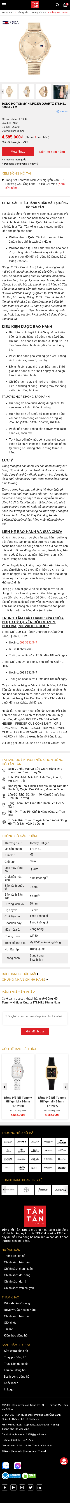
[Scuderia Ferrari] (21, 1150)
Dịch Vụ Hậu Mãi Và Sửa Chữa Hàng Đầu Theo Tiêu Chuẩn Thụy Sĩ (35, 770)
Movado (17, 1451)
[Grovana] (48, 1159)
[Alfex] (35, 1159)
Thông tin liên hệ (14, 1255)
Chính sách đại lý (15, 1281)
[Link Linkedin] (39, 1488)
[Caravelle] (61, 1159)
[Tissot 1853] (61, 1142)
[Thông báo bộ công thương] (11, 1478)
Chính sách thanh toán (18, 1268)
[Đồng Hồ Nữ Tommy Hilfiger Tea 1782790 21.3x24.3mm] (52, 1088)
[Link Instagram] (22, 1488)
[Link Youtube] (13, 1488)
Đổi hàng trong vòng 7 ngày (20, 163)
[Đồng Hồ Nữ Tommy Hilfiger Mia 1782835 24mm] (18, 1088)
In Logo (8, 1389)
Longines (30, 1451)
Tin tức (8, 1329)
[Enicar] (21, 1168)
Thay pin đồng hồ (15, 1357)
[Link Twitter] (30, 1488)
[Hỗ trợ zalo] (5, 1465)
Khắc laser (11, 1383)
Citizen (6, 1451)
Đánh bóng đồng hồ (16, 1376)
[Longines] (48, 1142)
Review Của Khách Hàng (20, 1309)
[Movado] (21, 1142)
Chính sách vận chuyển (19, 1288)
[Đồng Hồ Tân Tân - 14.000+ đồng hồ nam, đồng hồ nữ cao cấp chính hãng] (35, 4)
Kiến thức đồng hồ (15, 1335)
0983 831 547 (19, 1440)
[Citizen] (8, 1142)
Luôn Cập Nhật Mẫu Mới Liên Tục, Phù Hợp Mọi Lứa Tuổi (36, 779)
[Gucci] (35, 1168)
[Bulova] (35, 1142)
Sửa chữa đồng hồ (16, 1350)
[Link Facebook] (5, 1488)
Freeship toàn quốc (15, 159)
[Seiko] (61, 1168)
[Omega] (8, 1150)
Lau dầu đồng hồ (14, 1370)
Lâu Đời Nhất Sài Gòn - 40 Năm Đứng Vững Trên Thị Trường (36, 796)
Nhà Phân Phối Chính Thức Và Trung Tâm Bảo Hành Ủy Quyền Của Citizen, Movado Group (38, 787)
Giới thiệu (10, 1322)
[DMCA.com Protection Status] (29, 1478)
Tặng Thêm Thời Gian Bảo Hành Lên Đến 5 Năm (36, 805)
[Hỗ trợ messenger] (17, 1465)
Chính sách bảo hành (17, 1262)
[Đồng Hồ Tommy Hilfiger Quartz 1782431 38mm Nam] (35, 80)
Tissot (42, 1451)
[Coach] (61, 1150)
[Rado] (8, 1159)
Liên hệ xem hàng (52, 151)
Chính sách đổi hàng (17, 1275)
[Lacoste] (35, 1150)
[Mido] (8, 1168)
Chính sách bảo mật (16, 1316)
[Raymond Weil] (48, 1168)
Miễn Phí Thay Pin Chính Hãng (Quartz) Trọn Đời (36, 813)
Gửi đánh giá (35, 1031)
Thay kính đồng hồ (16, 1363)
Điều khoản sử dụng (17, 1303)
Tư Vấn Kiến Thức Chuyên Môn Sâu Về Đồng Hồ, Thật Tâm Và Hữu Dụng (37, 822)
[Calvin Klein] (21, 1159)
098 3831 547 (28, 642)
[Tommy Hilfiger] (48, 1150)
